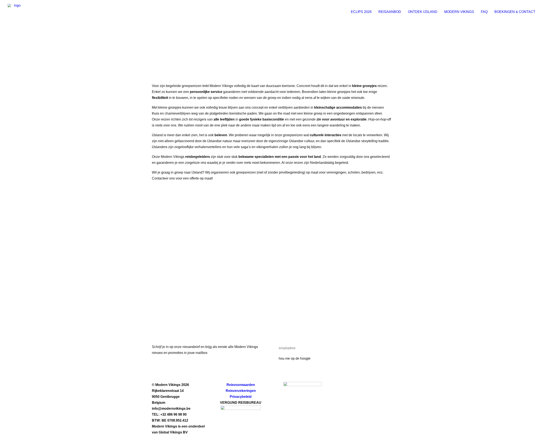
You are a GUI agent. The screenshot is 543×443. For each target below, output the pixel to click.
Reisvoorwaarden (241, 385)
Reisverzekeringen (241, 391)
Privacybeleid (241, 396)
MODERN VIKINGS (459, 12)
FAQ (484, 12)
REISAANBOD (389, 12)
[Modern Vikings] (16, 12)
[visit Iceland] (302, 398)
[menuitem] (363, 12)
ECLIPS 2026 (361, 12)
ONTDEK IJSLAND (422, 12)
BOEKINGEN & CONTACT (514, 12)
